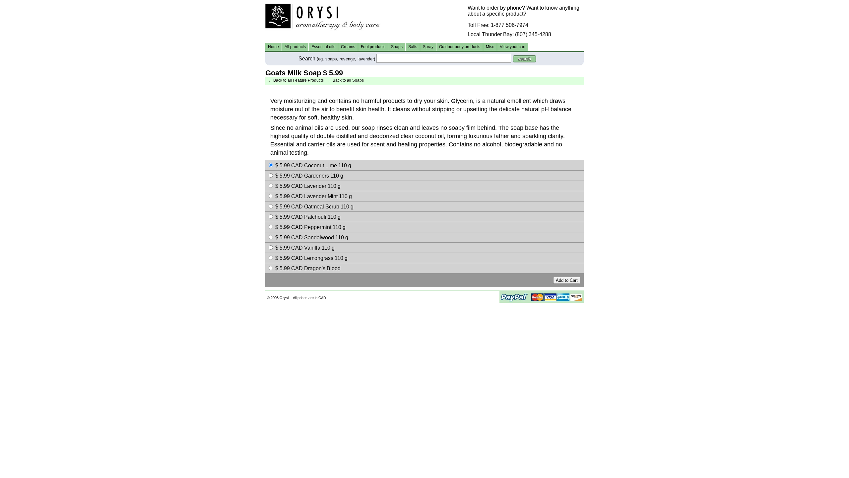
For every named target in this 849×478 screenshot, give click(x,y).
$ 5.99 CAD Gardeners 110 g (309, 176)
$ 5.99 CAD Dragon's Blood (308, 268)
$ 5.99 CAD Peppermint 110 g (310, 227)
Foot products (373, 46)
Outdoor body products (459, 46)
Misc (490, 46)
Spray (428, 46)
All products (295, 46)
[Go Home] (424, 16)
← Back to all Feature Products (296, 80)
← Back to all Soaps (346, 80)
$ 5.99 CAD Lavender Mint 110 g (313, 196)
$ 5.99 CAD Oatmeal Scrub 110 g (314, 206)
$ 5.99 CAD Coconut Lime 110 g (313, 165)
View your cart (512, 46)
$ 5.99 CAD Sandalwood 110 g (311, 237)
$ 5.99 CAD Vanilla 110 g (305, 248)
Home (273, 46)
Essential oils (323, 46)
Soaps (397, 46)
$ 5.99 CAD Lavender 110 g (308, 186)
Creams (348, 46)
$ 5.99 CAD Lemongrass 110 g (311, 258)
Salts (412, 46)
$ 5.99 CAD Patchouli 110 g (308, 217)
